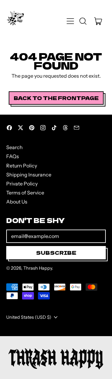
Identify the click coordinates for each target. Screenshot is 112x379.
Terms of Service (25, 193)
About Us (16, 202)
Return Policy (21, 165)
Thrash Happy (37, 268)
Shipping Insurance (28, 174)
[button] (82, 21)
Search (14, 147)
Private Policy (22, 183)
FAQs (12, 156)
